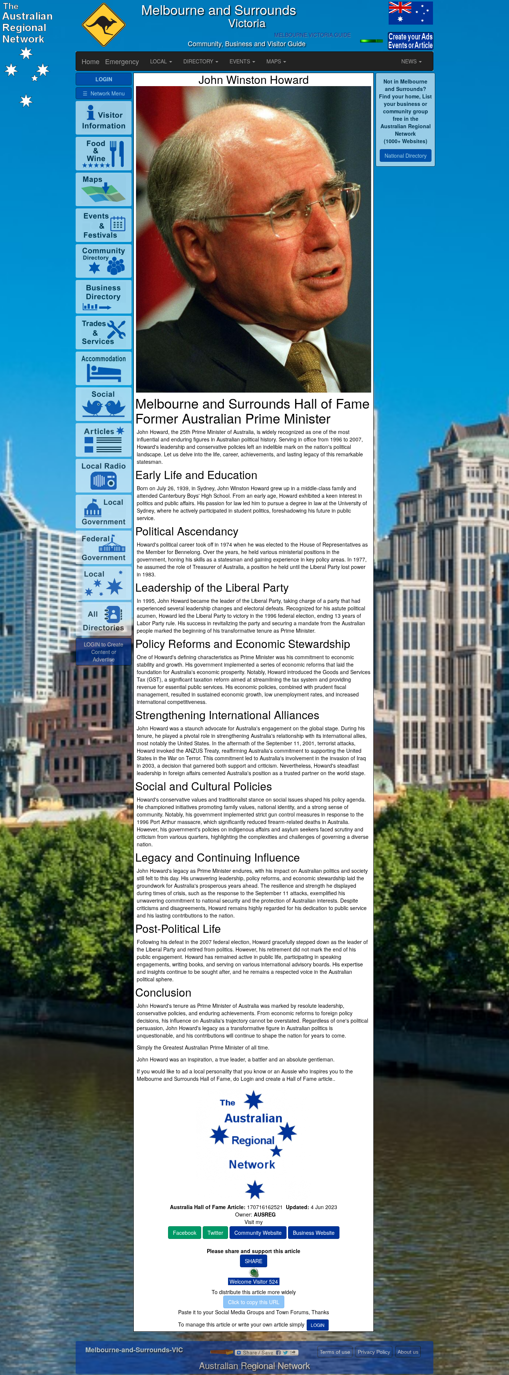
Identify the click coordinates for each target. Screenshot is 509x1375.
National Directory (406, 155)
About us (408, 1352)
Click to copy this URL (253, 1302)
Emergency (122, 61)
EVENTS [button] (241, 61)
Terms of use (335, 1352)
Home (90, 61)
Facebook (184, 1232)
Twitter (215, 1232)
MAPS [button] (274, 61)
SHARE (253, 1261)
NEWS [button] (409, 61)
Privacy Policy (374, 1352)
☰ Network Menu (104, 93)
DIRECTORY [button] (199, 61)
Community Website (258, 1232)
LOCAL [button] (159, 61)
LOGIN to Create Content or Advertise (103, 652)
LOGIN (318, 1325)
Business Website (314, 1232)
